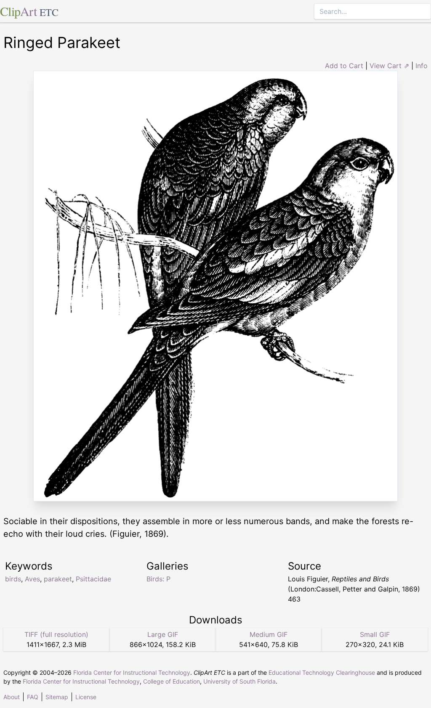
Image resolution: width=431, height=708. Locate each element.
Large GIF (162, 634)
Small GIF (375, 634)
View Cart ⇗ (389, 65)
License (85, 696)
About (11, 696)
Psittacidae (93, 579)
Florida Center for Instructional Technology (131, 672)
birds (13, 579)
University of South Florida (239, 681)
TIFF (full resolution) (56, 634)
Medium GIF (268, 634)
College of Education (171, 681)
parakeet (58, 579)
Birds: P (158, 579)
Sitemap (56, 696)
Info (421, 65)
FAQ (32, 696)
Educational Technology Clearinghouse (322, 672)
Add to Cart (344, 65)
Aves (32, 579)
